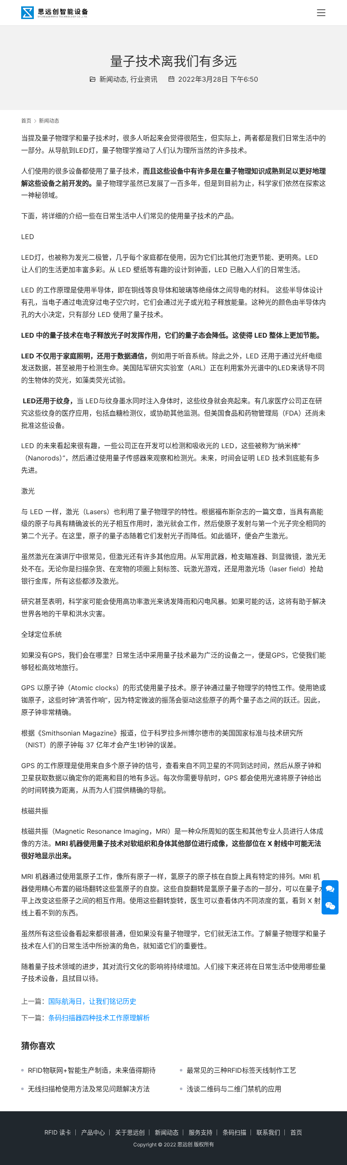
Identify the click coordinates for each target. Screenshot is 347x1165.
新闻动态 (113, 79)
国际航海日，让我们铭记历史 (92, 1001)
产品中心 (93, 1132)
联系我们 (268, 1132)
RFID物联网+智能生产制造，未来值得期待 (92, 1070)
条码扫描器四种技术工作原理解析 (99, 1018)
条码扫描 (234, 1132)
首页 (26, 121)
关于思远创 (130, 1132)
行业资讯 (143, 79)
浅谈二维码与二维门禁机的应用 (234, 1089)
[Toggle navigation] (321, 12)
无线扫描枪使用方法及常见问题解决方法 (89, 1089)
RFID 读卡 (57, 1132)
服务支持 (200, 1132)
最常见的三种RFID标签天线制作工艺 (241, 1070)
